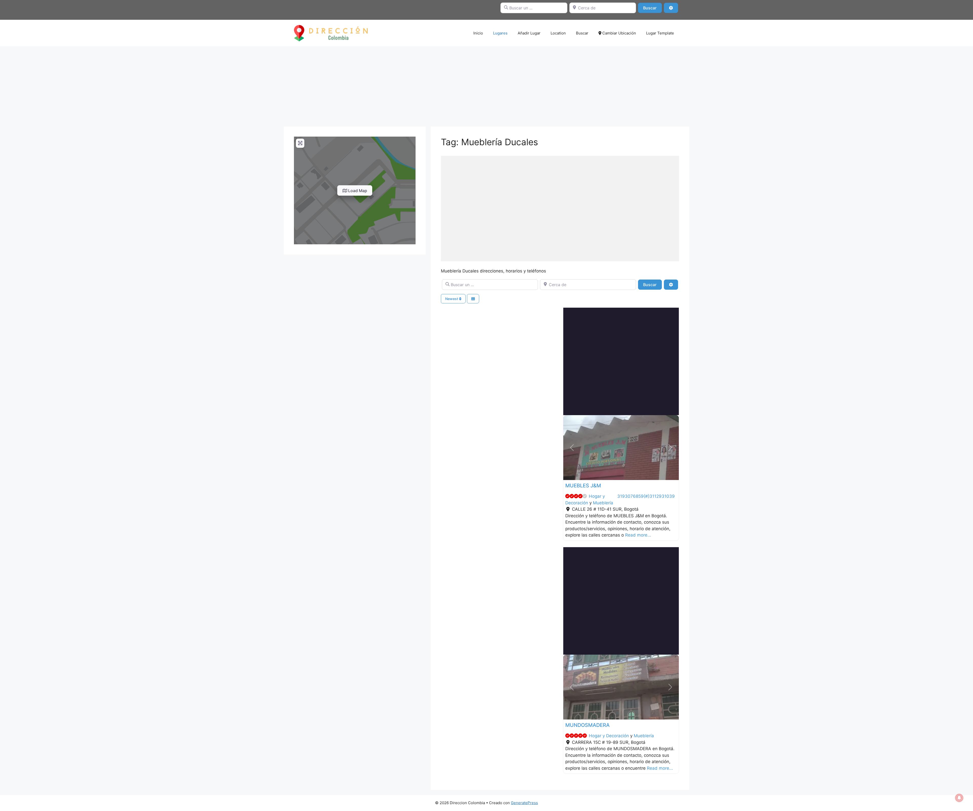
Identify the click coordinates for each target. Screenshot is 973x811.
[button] (572, 447)
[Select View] (473, 298)
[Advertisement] (486, 83)
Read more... (638, 535)
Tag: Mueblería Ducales (489, 142)
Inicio (478, 33)
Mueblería (603, 502)
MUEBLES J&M (583, 486)
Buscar (652, 7)
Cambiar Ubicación (618, 33)
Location (558, 33)
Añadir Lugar (529, 33)
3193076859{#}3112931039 (646, 496)
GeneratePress (524, 802)
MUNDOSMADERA (587, 725)
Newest (452, 299)
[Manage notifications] (959, 798)
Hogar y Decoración (609, 735)
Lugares (500, 33)
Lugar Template (660, 33)
